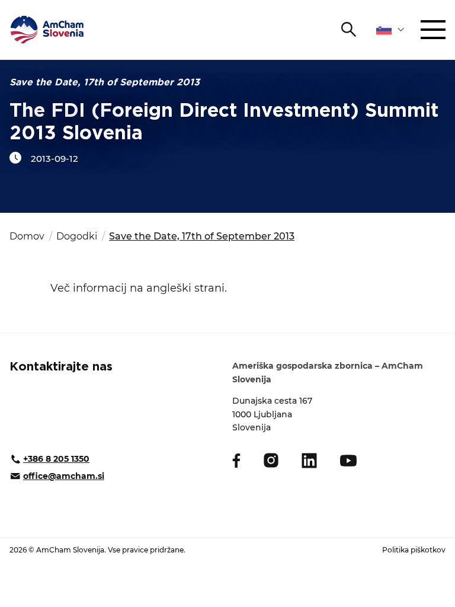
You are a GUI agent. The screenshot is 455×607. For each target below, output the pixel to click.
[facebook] (236, 460)
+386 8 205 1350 (56, 458)
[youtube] (348, 461)
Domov (26, 236)
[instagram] (271, 460)
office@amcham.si (63, 476)
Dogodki (76, 236)
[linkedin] (309, 460)
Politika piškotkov (414, 549)
